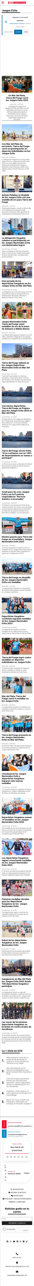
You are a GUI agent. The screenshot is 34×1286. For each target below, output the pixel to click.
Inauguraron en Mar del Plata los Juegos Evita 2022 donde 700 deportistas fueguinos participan (16, 982)
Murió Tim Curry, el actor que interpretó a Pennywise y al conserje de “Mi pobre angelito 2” (19, 1102)
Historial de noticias (18, 1192)
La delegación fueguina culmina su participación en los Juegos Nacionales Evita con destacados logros (16, 241)
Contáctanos (18, 1196)
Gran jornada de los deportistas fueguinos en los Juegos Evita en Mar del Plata (17, 283)
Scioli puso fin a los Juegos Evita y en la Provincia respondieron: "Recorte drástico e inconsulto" (15, 495)
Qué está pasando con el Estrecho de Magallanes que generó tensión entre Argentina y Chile (19, 1071)
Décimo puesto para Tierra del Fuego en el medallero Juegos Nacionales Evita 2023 (17, 539)
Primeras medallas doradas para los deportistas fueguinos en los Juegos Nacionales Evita (15, 903)
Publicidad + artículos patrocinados (18, 1199)
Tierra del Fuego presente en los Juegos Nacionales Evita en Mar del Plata (16, 737)
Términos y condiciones (17, 1202)
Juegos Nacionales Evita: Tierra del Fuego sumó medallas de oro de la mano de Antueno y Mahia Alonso (15, 325)
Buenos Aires (13, 104)
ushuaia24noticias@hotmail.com (17, 1275)
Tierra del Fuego (6, 249)
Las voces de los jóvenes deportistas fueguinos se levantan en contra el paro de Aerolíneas (16, 1025)
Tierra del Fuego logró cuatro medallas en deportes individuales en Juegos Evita (16, 659)
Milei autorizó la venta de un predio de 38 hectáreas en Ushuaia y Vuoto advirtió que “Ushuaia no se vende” (17, 1060)
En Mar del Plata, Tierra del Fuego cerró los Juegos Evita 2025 (17, 97)
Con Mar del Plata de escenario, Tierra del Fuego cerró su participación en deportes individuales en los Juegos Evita (16, 149)
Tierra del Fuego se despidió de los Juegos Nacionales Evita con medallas (16, 579)
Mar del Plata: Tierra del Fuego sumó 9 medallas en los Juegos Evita (15, 698)
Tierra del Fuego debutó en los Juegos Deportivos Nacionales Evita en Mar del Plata (16, 366)
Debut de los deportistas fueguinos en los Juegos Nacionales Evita (14, 942)
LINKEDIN (18, 31)
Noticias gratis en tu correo (17, 1210)
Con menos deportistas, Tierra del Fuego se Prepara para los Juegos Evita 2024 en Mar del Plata (17, 409)
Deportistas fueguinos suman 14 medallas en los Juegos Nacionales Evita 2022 (17, 819)
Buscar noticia (18, 1189)
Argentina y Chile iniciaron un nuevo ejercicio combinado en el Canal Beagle (18, 1093)
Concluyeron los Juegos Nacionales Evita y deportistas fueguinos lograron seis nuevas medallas (14, 779)
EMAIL (26, 31)
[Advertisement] (17, 55)
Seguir (27, 1173)
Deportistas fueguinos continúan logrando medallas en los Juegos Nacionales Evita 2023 (16, 620)
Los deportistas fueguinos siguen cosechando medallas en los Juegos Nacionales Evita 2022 (16, 861)
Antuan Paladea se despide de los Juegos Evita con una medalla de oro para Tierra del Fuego (17, 198)
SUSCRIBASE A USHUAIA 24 (17, 1223)
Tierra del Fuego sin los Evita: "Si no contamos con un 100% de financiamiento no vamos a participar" (17, 454)
